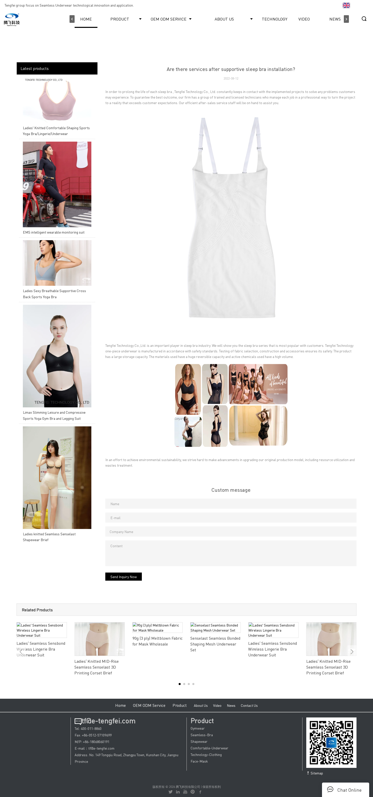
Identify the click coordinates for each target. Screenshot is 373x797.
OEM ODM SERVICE (169, 19)
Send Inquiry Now (123, 576)
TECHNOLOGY (274, 19)
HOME (86, 19)
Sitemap (316, 773)
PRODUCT (119, 19)
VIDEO (304, 19)
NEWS (335, 19)
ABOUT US (224, 19)
